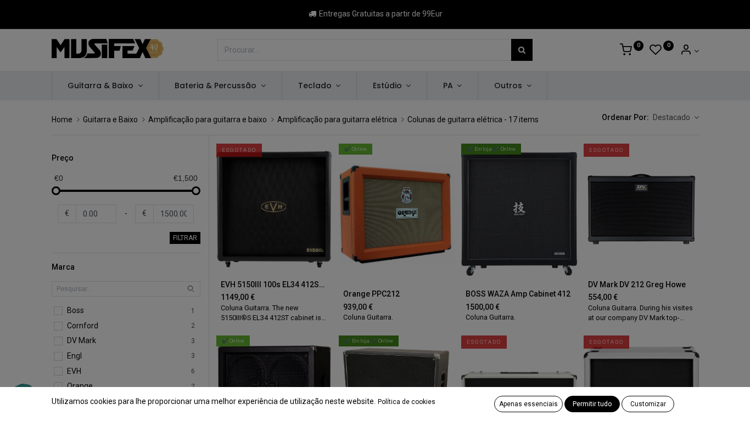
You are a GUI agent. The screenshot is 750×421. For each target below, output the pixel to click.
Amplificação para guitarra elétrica (337, 119)
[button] (676, 118)
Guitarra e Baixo (110, 119)
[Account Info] (689, 51)
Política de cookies (406, 402)
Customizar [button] (648, 404)
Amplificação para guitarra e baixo (207, 119)
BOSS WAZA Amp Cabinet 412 (518, 293)
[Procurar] (522, 50)
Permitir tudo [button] (592, 404)
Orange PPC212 (371, 293)
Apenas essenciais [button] (528, 404)
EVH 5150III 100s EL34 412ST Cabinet (274, 284)
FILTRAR (185, 238)
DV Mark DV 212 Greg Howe (637, 284)
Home (62, 119)
